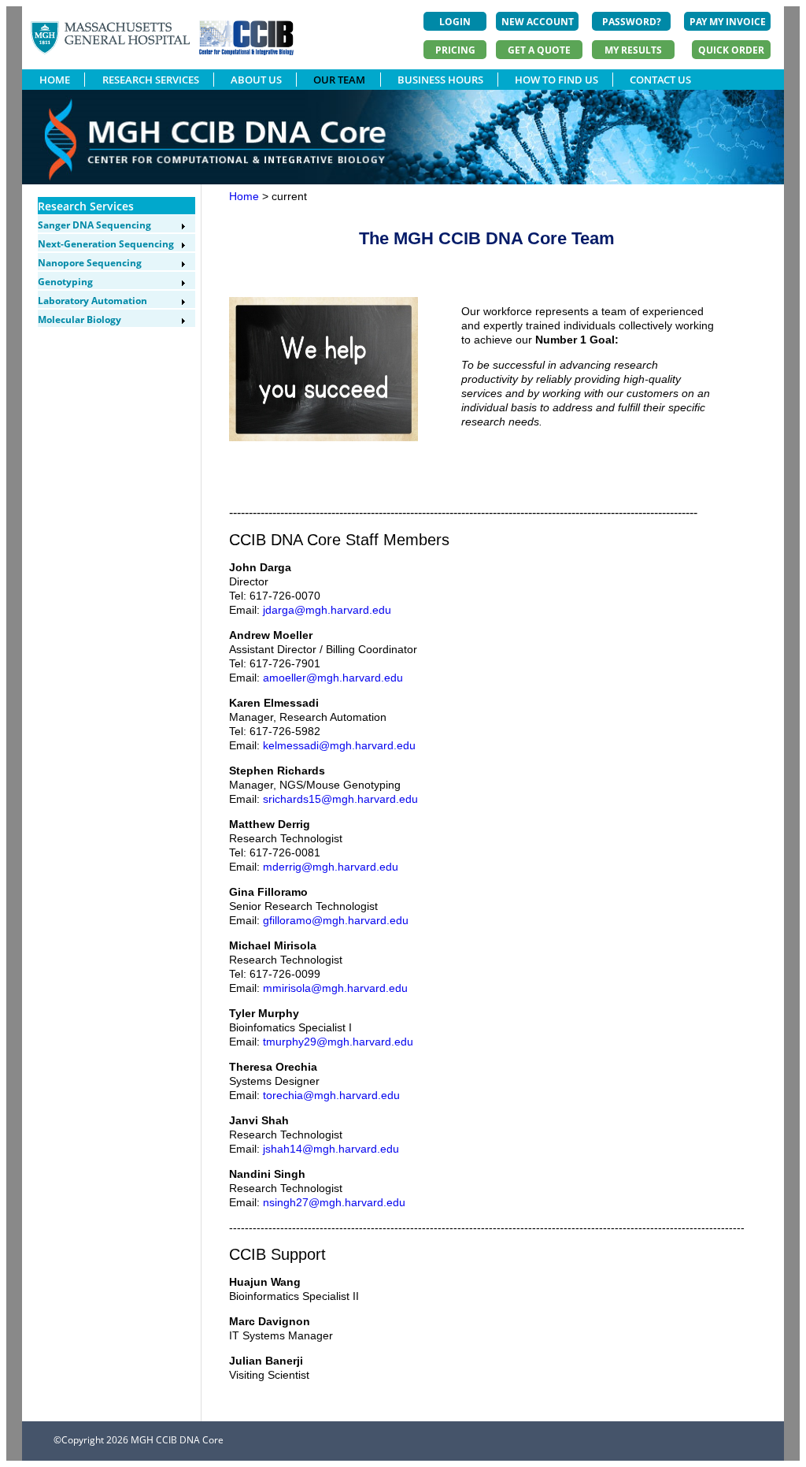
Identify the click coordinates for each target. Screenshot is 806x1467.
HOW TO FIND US (556, 79)
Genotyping (65, 281)
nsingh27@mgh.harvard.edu (334, 1202)
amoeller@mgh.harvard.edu (333, 677)
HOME (54, 79)
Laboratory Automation (92, 300)
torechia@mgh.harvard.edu (331, 1095)
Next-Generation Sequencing (106, 244)
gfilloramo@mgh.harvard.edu (336, 920)
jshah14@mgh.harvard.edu (331, 1148)
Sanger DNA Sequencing (94, 225)
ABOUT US (256, 79)
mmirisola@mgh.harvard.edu (335, 988)
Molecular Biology (79, 319)
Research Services (86, 206)
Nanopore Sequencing (90, 262)
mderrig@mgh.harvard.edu (330, 866)
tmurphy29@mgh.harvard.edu (338, 1041)
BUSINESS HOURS (440, 79)
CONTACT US (660, 79)
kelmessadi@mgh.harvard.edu (339, 745)
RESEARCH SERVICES (150, 79)
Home (244, 196)
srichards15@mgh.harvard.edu (340, 799)
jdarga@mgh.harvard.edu (327, 610)
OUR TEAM (339, 79)
